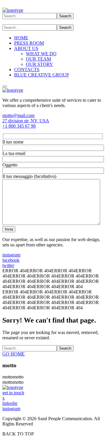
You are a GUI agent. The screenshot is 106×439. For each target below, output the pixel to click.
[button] (53, 115)
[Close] (4, 86)
